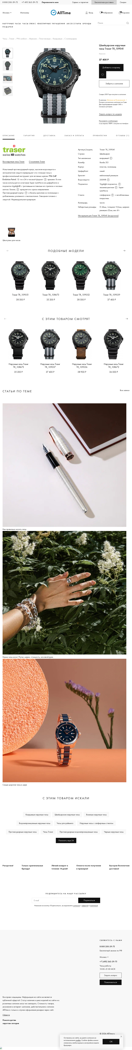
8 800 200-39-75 (10, 2)
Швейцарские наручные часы (67, 814)
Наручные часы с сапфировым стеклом (96, 823)
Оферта (6, 1015)
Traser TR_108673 (50, 294)
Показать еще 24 (66, 840)
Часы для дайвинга (65, 823)
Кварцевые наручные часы (37, 814)
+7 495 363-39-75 (30, 2)
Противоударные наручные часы (23, 832)
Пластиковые (45, 39)
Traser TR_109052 (81, 294)
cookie (78, 1040)
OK (111, 1041)
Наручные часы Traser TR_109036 (82, 365)
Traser (11, 39)
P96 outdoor (21, 39)
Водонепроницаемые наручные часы (34, 823)
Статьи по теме (17, 391)
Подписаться (89, 900)
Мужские (33, 39)
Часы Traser (48, 832)
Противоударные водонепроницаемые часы (79, 832)
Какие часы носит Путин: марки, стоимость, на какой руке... (28, 657)
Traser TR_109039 (111, 294)
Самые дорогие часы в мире (15, 784)
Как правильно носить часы (14, 529)
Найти (127, 23)
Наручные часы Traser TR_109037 (50, 365)
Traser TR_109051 (20, 294)
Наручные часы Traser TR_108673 (18, 365)
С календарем (70, 39)
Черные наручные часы (113, 832)
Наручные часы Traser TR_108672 (113, 365)
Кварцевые (57, 39)
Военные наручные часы (96, 814)
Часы (5, 39)
